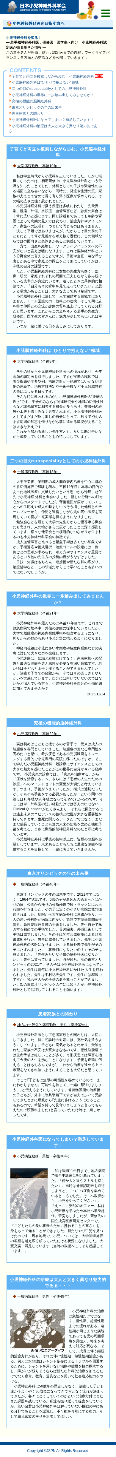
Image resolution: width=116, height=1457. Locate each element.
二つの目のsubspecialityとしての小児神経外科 (49, 89)
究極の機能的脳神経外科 (31, 101)
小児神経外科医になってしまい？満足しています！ (53, 120)
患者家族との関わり (28, 113)
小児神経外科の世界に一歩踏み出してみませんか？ (53, 95)
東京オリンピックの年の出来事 (37, 107)
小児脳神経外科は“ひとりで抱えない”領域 (45, 82)
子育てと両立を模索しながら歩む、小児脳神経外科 (53, 76)
